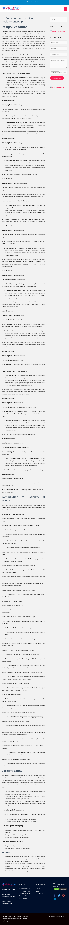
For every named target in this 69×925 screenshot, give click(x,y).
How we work (23, 898)
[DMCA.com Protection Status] (60, 889)
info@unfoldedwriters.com (34, 2)
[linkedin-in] (55, 899)
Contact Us (39, 893)
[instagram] (64, 895)
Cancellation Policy (25, 893)
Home (38, 889)
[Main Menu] (65, 9)
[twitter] (60, 895)
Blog (37, 891)
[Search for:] (58, 19)
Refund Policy (23, 896)
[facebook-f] (55, 895)
